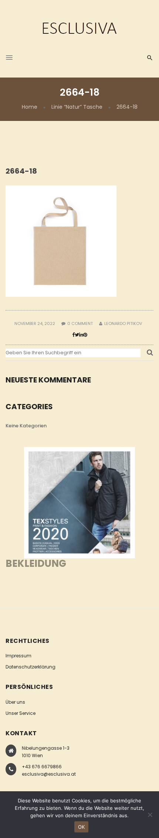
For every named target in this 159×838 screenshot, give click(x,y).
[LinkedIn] (81, 334)
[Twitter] (77, 334)
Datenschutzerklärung (30, 667)
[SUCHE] (149, 355)
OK (81, 827)
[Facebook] (73, 334)
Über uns (15, 702)
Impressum (18, 656)
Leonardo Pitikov (123, 323)
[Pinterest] (85, 334)
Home (29, 107)
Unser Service (20, 713)
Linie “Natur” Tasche (76, 107)
